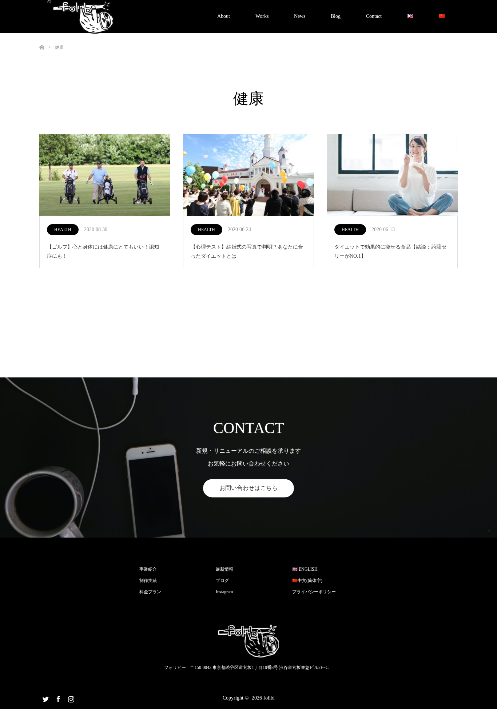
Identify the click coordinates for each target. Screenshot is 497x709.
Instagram (224, 591)
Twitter (44, 697)
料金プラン (150, 591)
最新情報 (224, 569)
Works (262, 16)
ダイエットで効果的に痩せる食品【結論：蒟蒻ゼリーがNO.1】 (390, 251)
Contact (374, 16)
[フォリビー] (248, 641)
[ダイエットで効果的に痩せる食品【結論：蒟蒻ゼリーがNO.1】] (392, 175)
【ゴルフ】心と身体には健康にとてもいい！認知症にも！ (103, 251)
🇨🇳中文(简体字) (307, 580)
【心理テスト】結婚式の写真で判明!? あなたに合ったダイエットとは (247, 251)
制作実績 (148, 580)
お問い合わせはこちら (248, 488)
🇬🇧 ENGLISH (305, 569)
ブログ (222, 580)
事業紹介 (148, 569)
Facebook (57, 697)
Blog (336, 16)
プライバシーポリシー (314, 591)
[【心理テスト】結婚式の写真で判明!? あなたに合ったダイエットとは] (248, 175)
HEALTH (62, 229)
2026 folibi (263, 698)
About (223, 16)
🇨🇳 (442, 16)
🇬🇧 (410, 16)
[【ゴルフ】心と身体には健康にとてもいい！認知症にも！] (104, 175)
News (299, 16)
